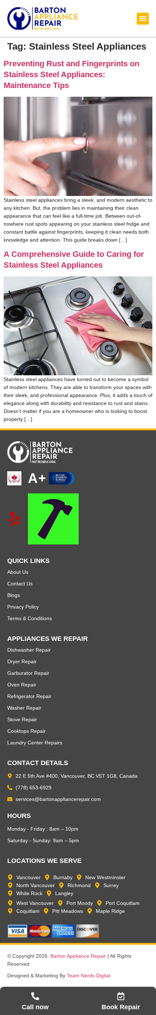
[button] (143, 19)
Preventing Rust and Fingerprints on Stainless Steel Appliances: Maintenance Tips (71, 74)
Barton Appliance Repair (78, 956)
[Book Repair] (121, 996)
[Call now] (35, 996)
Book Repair (121, 1007)
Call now (35, 1007)
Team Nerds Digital (88, 975)
